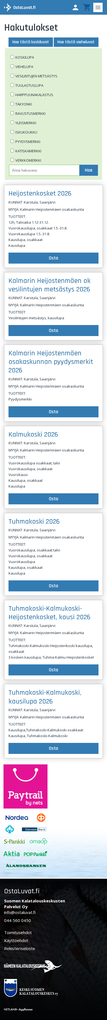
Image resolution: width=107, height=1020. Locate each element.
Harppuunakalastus (34, 94)
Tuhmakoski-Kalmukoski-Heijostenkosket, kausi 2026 (50, 613)
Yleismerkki (25, 122)
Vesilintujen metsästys (36, 76)
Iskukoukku (26, 132)
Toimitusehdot (18, 932)
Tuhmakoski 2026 (34, 521)
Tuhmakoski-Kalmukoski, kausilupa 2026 (45, 697)
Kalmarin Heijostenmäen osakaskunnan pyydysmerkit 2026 (51, 362)
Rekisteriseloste (19, 948)
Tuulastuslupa (29, 85)
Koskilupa (24, 57)
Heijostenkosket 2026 (40, 193)
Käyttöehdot (16, 940)
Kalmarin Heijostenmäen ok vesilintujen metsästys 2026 (50, 285)
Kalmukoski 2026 (33, 434)
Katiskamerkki (28, 150)
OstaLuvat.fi (22, 891)
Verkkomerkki (28, 160)
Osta (53, 258)
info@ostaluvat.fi (20, 912)
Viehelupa (24, 66)
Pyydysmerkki (27, 141)
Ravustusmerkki (30, 113)
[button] (75, 7)
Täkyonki (23, 104)
